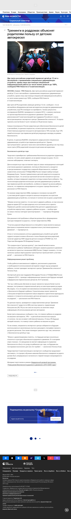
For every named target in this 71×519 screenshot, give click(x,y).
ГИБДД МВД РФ (12, 375)
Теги (33, 468)
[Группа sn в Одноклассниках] (25, 458)
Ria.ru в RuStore (61, 471)
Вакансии (5, 478)
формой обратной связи (10, 509)
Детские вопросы (17, 468)
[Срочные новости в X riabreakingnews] (50, 458)
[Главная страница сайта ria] (11, 16)
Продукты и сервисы (26, 471)
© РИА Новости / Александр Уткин (15, 74)
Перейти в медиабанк (30, 74)
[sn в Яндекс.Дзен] (12, 458)
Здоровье (27, 468)
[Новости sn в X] (44, 458)
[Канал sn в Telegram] (38, 458)
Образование (6, 468)
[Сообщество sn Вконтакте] (18, 458)
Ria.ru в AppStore (49, 471)
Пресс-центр (38, 471)
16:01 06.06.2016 (7, 25)
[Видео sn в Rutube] (31, 458)
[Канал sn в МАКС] (6, 458)
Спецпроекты (7, 471)
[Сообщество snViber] (57, 458)
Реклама (15, 471)
